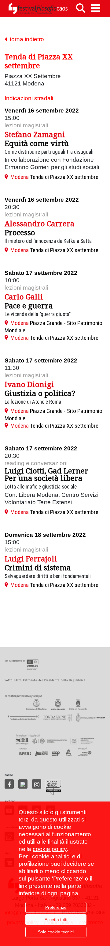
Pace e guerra (29, 305)
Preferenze (56, 907)
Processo (20, 232)
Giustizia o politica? (40, 393)
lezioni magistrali (26, 125)
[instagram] (36, 784)
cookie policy (50, 849)
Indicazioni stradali (29, 98)
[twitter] (23, 784)
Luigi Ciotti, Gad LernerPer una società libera (46, 474)
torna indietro (25, 39)
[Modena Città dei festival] (53, 787)
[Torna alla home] (38, 8)
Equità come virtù (37, 143)
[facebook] (9, 784)
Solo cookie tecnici (56, 931)
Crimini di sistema (38, 567)
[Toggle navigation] (95, 8)
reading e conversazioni (36, 463)
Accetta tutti (56, 919)
